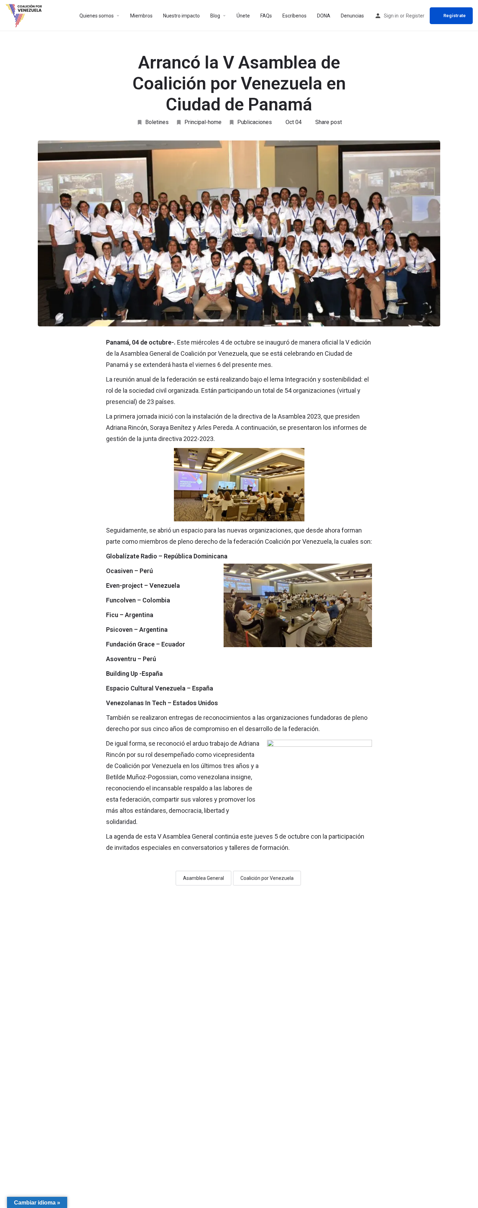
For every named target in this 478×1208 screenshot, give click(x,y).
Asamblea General (203, 878)
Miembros (141, 16)
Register (415, 16)
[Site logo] (24, 15)
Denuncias (352, 16)
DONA (323, 16)
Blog (215, 16)
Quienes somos (96, 16)
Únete (243, 16)
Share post (328, 122)
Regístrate (454, 15)
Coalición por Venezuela (267, 878)
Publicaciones (254, 122)
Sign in (391, 16)
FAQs (266, 16)
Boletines (157, 122)
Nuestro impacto (181, 16)
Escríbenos (294, 16)
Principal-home (203, 122)
